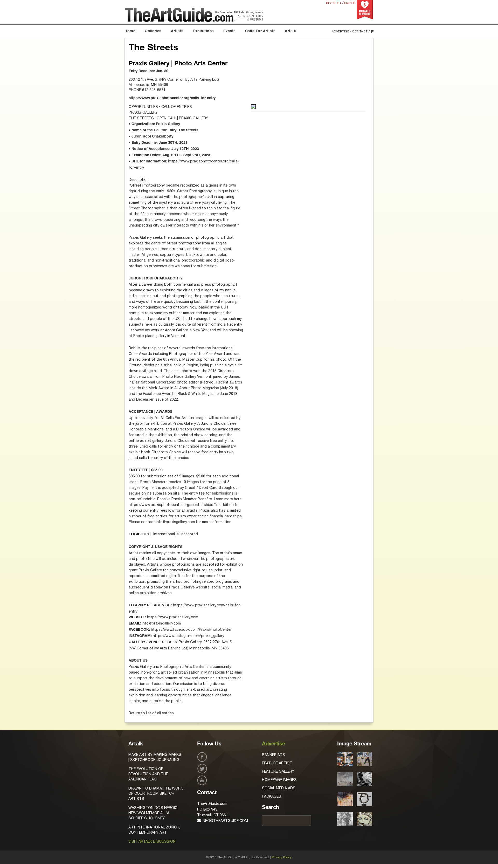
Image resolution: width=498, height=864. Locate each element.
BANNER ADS (273, 755)
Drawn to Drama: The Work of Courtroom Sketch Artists (155, 793)
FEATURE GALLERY (278, 771)
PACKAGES (271, 796)
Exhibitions (203, 31)
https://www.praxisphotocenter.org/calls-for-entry (172, 98)
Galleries (153, 31)
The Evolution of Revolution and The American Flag (148, 774)
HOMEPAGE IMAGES (279, 780)
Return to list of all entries (151, 713)
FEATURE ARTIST (277, 763)
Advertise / (341, 31)
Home (130, 31)
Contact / (361, 31)
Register (333, 3)
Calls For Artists (260, 31)
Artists (177, 31)
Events (229, 31)
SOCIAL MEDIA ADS (278, 788)
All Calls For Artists (177, 418)
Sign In (350, 3)
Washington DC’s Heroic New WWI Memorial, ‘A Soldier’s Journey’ (152, 813)
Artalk (290, 31)
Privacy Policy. (282, 857)
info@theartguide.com (224, 821)
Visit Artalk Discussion (152, 841)
